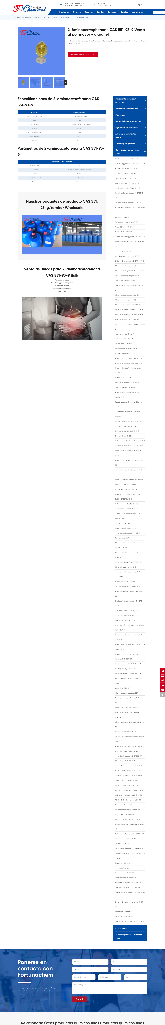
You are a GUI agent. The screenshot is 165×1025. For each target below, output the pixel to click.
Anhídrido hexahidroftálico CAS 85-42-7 (129, 562)
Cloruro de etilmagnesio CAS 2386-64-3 (129, 271)
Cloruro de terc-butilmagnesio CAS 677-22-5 (129, 287)
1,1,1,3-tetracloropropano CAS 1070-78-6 (129, 848)
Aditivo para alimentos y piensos (126, 135)
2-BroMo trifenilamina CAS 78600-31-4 (128, 363)
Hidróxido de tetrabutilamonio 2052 (127, 819)
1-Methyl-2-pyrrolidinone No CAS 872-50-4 (130, 164)
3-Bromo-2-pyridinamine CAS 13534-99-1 (129, 261)
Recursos (112, 12)
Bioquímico (120, 115)
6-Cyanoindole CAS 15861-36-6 (126, 169)
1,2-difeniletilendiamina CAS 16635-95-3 (128, 800)
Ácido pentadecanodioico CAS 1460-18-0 (129, 746)
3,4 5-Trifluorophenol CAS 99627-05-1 (128, 586)
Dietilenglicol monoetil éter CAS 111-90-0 (129, 674)
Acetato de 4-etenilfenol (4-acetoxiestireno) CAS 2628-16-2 (126, 336)
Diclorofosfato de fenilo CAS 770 (126, 348)
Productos (64, 12)
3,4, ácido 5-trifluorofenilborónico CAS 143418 (128, 603)
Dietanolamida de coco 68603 (125, 484)
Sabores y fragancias (125, 143)
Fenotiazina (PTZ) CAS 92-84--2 (126, 581)
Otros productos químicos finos (45, 17)
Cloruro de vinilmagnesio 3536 (125, 300)
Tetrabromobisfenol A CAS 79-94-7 (127, 222)
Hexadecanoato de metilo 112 (125, 732)
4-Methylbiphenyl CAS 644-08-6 (126, 669)
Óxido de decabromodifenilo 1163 (126, 751)
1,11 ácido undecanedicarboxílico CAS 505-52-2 (130, 739)
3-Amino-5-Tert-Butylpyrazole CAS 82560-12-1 (130, 894)
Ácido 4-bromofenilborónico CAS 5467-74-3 (130, 472)
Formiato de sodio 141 (122, 538)
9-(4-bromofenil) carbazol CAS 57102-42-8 (130, 441)
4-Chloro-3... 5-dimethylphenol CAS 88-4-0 (130, 326)
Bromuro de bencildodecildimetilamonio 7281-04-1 (129, 715)
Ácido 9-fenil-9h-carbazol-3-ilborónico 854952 (128, 453)
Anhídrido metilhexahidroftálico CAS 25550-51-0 (127, 574)
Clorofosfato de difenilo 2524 (125, 344)
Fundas (100, 12)
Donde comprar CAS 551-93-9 (83, 55)
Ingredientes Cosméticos (126, 127)
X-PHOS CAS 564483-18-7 (124, 232)
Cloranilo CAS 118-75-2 (123, 844)
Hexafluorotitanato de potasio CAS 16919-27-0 (129, 195)
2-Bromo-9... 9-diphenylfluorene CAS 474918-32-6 (128, 516)
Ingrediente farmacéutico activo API (127, 100)
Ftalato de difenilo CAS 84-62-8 (126, 489)
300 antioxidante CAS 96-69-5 (125, 173)
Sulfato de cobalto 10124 (123, 378)
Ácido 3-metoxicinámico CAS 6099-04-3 (129, 358)
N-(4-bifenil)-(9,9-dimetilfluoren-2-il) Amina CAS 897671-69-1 (129, 627)
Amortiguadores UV (122, 868)
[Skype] (162, 670)
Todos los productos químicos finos (128, 936)
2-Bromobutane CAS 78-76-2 (125, 387)
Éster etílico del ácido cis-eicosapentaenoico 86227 (124, 914)
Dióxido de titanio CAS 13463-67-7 (127, 707)
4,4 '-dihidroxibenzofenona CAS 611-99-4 (129, 790)
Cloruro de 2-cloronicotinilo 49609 (127, 183)
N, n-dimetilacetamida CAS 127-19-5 (127, 256)
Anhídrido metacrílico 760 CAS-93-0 (127, 188)
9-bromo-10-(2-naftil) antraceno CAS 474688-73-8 (128, 370)
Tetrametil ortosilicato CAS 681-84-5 (127, 839)
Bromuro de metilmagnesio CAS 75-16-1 (129, 310)
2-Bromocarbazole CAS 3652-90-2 (127, 504)
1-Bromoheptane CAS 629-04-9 (126, 426)
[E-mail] (162, 675)
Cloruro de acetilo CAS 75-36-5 (126, 620)
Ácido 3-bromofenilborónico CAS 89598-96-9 (129, 462)
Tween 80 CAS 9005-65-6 (124, 227)
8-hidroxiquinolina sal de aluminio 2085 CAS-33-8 (128, 637)
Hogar (19, 17)
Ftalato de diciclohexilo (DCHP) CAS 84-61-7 (130, 210)
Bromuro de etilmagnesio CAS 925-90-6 (129, 314)
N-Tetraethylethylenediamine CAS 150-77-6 (130, 834)
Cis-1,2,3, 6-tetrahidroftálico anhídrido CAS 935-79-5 (130, 856)
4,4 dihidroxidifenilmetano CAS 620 (127, 785)
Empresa (77, 12)
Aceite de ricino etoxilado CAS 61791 (127, 878)
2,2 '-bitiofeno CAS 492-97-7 (125, 761)
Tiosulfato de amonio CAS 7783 (126, 178)
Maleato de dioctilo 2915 (123, 805)
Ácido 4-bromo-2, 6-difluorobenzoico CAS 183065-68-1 (130, 647)
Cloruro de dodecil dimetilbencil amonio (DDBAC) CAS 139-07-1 (129, 545)
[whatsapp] (162, 680)
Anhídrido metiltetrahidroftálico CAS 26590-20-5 (127, 555)
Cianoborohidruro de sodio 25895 (127, 693)
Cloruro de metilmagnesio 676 (125, 266)
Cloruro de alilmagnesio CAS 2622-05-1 (128, 305)
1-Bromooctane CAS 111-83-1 (125, 523)
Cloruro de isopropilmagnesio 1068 (127, 276)
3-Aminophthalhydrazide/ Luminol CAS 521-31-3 (128, 414)
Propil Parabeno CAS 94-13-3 (125, 873)
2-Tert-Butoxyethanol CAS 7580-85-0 (128, 775)
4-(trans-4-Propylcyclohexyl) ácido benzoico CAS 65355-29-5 (127, 656)
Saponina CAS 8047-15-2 (124, 251)
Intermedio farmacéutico (126, 108)
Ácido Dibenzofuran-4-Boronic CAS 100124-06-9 (127, 394)
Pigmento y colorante (122, 863)
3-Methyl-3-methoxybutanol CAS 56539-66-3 (129, 904)
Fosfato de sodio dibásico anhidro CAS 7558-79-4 (128, 404)
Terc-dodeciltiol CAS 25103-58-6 (126, 780)
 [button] (18, 82)
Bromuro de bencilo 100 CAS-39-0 (127, 431)
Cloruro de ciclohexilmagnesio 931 (127, 295)
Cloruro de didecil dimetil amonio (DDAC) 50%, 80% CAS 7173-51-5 (129, 923)
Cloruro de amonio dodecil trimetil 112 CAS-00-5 (130, 724)
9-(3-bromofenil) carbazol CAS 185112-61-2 (129, 421)
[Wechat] (162, 689)
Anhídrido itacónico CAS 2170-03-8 (127, 533)
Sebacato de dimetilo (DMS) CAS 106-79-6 (129, 883)
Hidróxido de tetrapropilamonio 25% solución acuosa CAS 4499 (127, 812)
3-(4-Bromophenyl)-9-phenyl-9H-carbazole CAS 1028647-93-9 (127, 613)
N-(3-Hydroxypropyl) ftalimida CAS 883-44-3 (129, 700)
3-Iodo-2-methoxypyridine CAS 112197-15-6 (130, 237)
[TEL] (162, 685)
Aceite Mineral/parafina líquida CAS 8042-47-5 (130, 826)
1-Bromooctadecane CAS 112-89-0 (127, 509)
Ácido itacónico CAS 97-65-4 (125, 528)
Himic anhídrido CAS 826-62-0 (125, 567)
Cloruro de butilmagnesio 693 (125, 280)
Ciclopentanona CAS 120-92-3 (125, 217)
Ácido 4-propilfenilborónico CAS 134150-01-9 (129, 593)
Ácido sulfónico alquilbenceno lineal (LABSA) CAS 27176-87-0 (127, 496)
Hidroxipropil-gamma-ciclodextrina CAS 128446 (129, 681)
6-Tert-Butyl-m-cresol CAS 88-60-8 (127, 771)
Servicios (89, 12)
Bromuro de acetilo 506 (123, 436)
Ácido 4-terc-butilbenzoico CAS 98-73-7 (129, 766)
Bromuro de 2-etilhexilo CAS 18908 (127, 383)
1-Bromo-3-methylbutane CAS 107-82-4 (129, 446)
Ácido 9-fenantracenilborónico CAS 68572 (129, 480)
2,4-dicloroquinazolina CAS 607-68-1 (128, 664)
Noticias (124, 12)
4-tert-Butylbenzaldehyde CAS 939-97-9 (129, 756)
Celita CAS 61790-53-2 (123, 688)
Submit (80, 999)
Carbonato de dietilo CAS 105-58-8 (127, 887)
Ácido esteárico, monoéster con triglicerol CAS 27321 (129, 244)
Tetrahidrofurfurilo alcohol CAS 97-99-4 (128, 203)
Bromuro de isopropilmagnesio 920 (127, 319)
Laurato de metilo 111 (122, 353)
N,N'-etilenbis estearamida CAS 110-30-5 (129, 795)
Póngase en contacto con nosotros (138, 12)
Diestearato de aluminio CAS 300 (126, 159)
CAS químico (121, 928)
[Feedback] (162, 694)
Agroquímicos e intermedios (128, 121)
